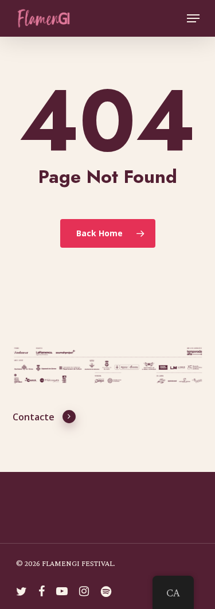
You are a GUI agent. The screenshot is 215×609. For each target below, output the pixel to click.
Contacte (33, 417)
